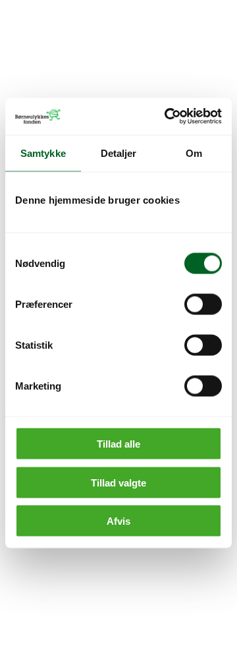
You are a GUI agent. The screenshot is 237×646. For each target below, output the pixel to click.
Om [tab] (194, 152)
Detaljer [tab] (119, 152)
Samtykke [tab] (43, 152)
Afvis (118, 521)
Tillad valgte (118, 482)
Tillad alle (118, 444)
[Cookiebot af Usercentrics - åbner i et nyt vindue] (167, 116)
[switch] (203, 304)
